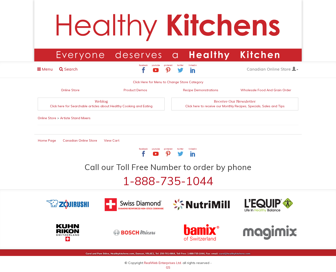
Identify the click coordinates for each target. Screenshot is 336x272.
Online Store (70, 90)
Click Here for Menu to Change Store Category (168, 82)
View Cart (111, 140)
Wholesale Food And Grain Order (265, 90)
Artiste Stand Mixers (75, 118)
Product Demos (135, 90)
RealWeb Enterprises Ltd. (163, 263)
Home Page (47, 140)
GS (168, 267)
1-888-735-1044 (168, 181)
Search (70, 69)
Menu (46, 70)
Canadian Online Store (269, 69)
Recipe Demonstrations (200, 90)
